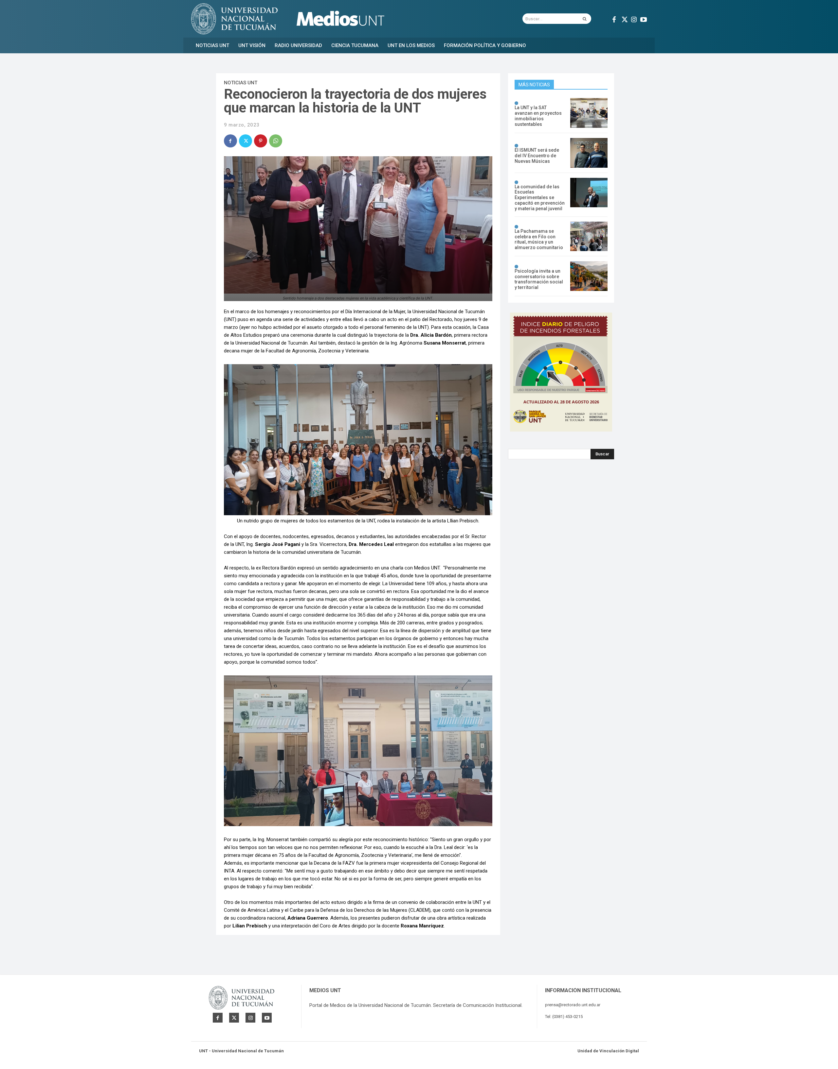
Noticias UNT (240, 83)
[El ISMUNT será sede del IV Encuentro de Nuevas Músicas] (589, 153)
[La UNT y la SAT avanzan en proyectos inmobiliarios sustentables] (589, 113)
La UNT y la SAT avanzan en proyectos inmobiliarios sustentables (538, 116)
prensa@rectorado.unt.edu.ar (572, 1004)
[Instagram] (633, 18)
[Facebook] (614, 18)
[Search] (584, 18)
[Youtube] (643, 18)
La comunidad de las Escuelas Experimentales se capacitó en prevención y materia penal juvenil (540, 197)
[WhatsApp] (275, 140)
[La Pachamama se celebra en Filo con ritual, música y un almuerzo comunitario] (589, 236)
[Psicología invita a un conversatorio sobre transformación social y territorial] (589, 276)
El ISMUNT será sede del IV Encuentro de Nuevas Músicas (537, 155)
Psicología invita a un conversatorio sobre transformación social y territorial (539, 279)
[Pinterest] (260, 140)
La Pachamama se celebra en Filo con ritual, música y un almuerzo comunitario (539, 239)
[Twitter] (624, 18)
